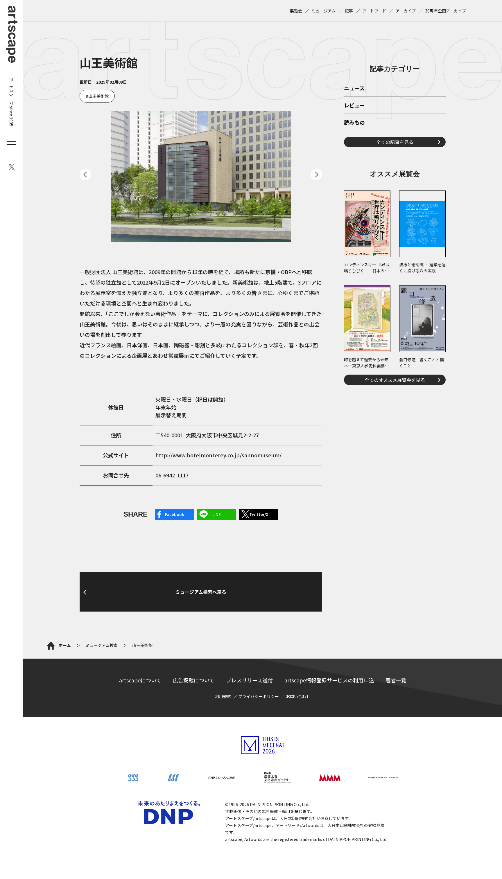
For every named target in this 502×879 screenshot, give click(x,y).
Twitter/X (258, 514)
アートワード (374, 11)
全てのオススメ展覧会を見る (395, 379)
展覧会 (296, 11)
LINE (216, 514)
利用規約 (223, 696)
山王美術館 (98, 96)
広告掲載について (193, 680)
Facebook (174, 514)
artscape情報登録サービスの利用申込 (329, 680)
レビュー (354, 106)
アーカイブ (406, 11)
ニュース (354, 88)
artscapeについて (140, 680)
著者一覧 (396, 680)
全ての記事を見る (394, 142)
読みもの (354, 123)
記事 (349, 11)
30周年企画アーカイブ (445, 11)
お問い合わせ (298, 696)
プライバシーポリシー (258, 696)
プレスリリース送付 (249, 680)
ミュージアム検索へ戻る (200, 591)
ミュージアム (323, 11)
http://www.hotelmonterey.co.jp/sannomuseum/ (218, 455)
